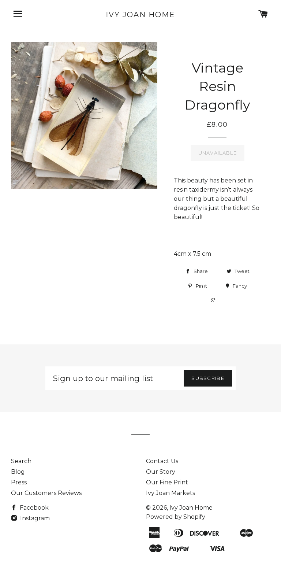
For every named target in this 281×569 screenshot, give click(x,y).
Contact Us (162, 461)
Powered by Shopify (175, 516)
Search (21, 461)
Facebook (33, 507)
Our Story (160, 471)
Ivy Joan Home (140, 14)
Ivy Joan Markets (170, 492)
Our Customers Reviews (46, 492)
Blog (18, 471)
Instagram (34, 518)
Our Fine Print (167, 482)
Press (19, 482)
